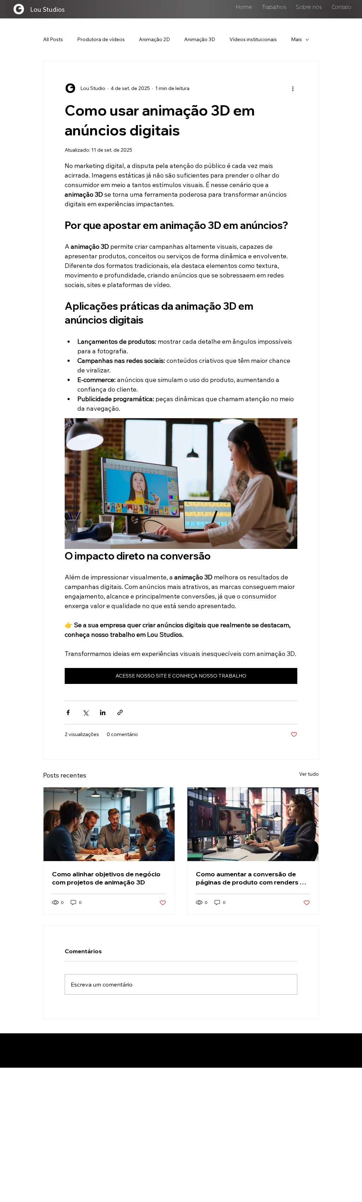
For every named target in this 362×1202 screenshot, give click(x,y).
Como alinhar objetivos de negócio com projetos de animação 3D (106, 878)
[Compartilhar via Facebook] (68, 712)
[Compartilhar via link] (120, 712)
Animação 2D (154, 39)
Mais (296, 39)
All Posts (53, 39)
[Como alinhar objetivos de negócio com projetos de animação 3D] (109, 824)
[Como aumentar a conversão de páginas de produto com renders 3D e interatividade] (253, 824)
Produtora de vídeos (101, 39)
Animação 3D (199, 39)
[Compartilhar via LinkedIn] (102, 712)
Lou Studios (47, 9)
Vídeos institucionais (253, 39)
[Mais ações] (293, 88)
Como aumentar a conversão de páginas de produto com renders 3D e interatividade (252, 878)
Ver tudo (309, 774)
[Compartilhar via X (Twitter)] (85, 712)
